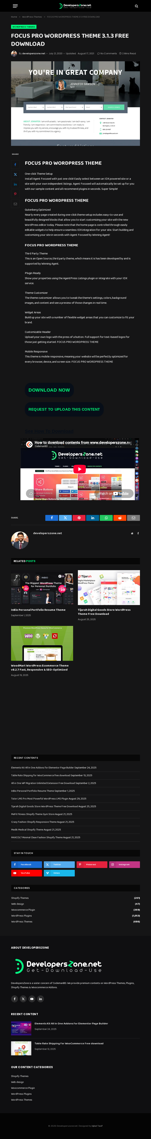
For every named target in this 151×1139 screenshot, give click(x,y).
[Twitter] (15, 174)
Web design (17, 904)
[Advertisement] (75, 720)
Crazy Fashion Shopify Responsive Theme (34, 822)
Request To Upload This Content (64, 409)
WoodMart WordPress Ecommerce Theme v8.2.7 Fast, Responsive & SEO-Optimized (40, 668)
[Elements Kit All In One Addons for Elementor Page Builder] (21, 1028)
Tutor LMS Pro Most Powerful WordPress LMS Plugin (39, 799)
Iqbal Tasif (97, 1126)
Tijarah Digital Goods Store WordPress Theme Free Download (104, 612)
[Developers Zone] (75, 6)
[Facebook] (15, 164)
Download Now (49, 390)
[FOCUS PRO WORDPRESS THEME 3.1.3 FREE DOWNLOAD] (75, 103)
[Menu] (15, 6)
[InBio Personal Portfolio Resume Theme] (42, 587)
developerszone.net (33, 53)
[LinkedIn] (15, 184)
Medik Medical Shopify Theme (27, 830)
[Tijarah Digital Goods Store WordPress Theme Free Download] (109, 587)
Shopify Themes (20, 898)
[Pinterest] (15, 194)
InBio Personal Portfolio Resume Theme (38, 610)
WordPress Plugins (21, 916)
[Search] (136, 6)
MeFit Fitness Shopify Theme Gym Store (33, 814)
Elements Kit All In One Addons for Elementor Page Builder (42, 768)
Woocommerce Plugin (23, 910)
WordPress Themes (24, 26)
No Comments (109, 53)
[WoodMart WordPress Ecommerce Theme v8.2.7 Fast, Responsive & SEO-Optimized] (42, 643)
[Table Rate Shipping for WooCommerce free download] (21, 1048)
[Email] (15, 203)
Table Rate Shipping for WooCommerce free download (40, 775)
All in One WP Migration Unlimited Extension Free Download (43, 783)
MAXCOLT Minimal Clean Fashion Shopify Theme (37, 837)
